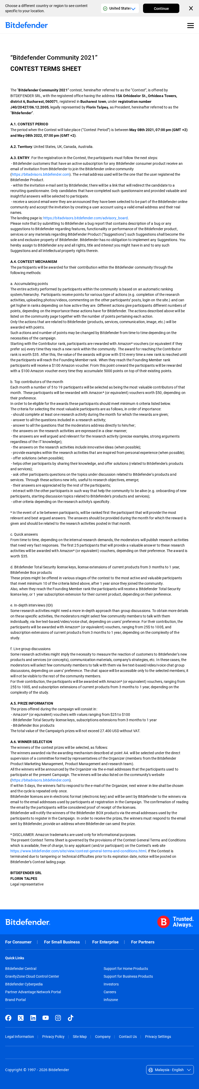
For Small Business (62, 942)
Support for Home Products (126, 968)
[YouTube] (45, 1018)
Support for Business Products (128, 976)
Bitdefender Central (20, 968)
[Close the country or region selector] (191, 8)
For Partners (142, 942)
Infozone (111, 999)
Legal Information (19, 1036)
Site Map (80, 1036)
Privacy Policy (53, 1036)
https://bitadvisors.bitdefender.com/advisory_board (85, 217)
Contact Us (128, 1036)
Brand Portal (15, 999)
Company (103, 1036)
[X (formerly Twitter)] (21, 1018)
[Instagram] (58, 1018)
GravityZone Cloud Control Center (32, 976)
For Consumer (18, 942)
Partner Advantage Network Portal (33, 992)
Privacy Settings (158, 1036)
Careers (110, 992)
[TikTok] (70, 1018)
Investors (111, 984)
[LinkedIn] (33, 1018)
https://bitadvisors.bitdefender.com (40, 174)
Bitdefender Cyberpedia (24, 984)
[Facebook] (8, 1018)
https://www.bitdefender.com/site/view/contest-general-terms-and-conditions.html (78, 850)
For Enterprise (105, 942)
